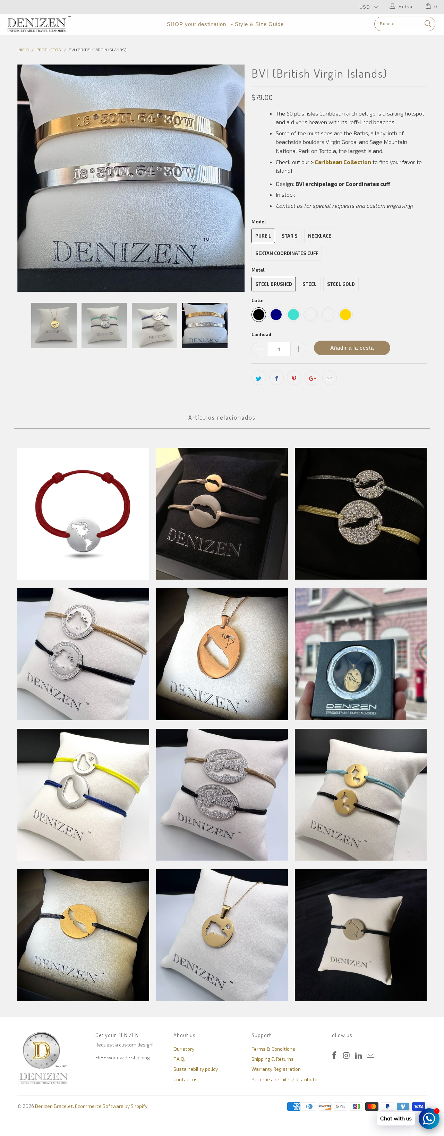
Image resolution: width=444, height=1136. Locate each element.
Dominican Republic (222, 935)
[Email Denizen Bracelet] (371, 1055)
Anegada (222, 514)
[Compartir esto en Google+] (312, 377)
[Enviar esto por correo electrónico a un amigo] (329, 377)
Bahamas (361, 654)
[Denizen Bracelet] (39, 24)
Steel (309, 284)
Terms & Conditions (273, 1049)
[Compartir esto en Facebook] (276, 377)
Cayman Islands (222, 795)
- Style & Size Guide (257, 24)
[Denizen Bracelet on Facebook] (335, 1055)
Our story (183, 1049)
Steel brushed (273, 284)
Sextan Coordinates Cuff (286, 253)
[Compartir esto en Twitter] (258, 377)
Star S (290, 236)
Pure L (263, 236)
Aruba (222, 654)
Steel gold (341, 284)
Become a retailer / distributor (285, 1079)
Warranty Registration (276, 1069)
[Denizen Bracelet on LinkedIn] (358, 1055)
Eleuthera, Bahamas (361, 935)
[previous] (29, 178)
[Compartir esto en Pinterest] (294, 377)
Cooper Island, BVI (361, 795)
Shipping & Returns (272, 1059)
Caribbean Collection (343, 162)
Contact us (185, 1079)
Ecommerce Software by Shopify (111, 1106)
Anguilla (361, 514)
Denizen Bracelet (54, 1106)
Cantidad (261, 334)
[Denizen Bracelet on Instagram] (347, 1055)
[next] (232, 178)
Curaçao (83, 935)
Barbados (83, 795)
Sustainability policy (195, 1069)
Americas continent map (83, 514)
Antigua (83, 654)
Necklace (319, 236)
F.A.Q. (179, 1059)
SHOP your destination (196, 24)
